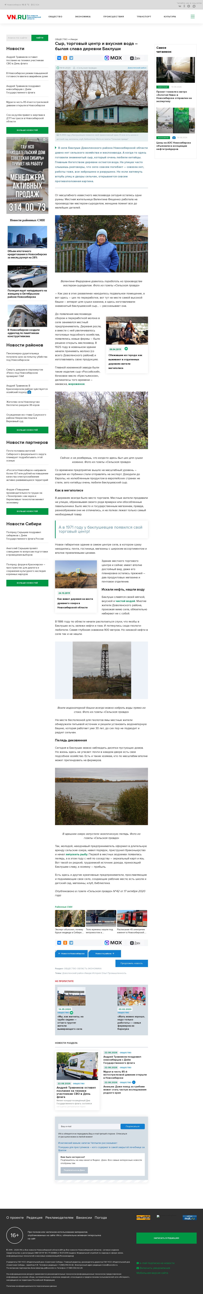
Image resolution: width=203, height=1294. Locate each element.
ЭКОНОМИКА (163, 137)
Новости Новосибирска (72, 953)
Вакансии (84, 1218)
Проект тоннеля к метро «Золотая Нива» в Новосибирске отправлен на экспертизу (174, 96)
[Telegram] (71, 58)
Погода (101, 1218)
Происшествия (113, 16)
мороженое (76, 384)
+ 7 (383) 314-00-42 (65, 1265)
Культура (170, 16)
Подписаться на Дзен (74, 1170)
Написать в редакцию (166, 1238)
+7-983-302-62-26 (74, 1268)
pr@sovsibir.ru (50, 1268)
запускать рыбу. (77, 854)
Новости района (103, 953)
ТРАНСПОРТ (162, 87)
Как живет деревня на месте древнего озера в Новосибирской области (75, 603)
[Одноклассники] (65, 58)
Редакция (34, 1218)
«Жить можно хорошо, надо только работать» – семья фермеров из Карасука (131, 1023)
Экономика (83, 16)
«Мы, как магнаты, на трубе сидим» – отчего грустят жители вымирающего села (70, 1023)
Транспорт (144, 16)
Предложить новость (132, 963)
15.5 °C (25, 4)
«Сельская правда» (86, 68)
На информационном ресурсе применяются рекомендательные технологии (41, 1274)
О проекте (15, 1218)
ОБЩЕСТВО (63, 1013)
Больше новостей (27, 130)
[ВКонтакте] (59, 58)
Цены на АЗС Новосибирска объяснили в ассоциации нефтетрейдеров (173, 146)
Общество (55, 16)
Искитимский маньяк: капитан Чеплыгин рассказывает (87, 1143)
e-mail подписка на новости (157, 1263)
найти (39, 38)
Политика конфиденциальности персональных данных (31, 1286)
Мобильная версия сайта (152, 1273)
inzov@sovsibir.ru (110, 1265)
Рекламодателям (59, 1218)
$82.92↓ (35, 4)
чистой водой (125, 601)
